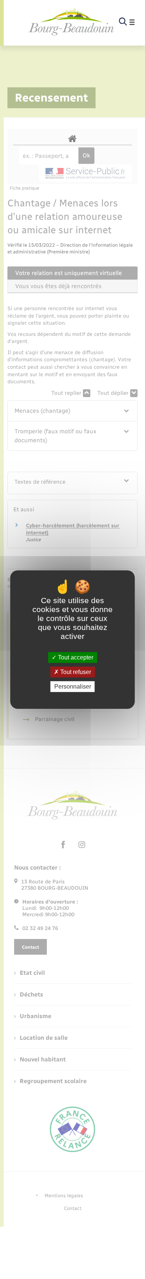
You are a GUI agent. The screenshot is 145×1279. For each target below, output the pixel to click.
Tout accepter (75, 657)
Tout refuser (75, 672)
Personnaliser (72, 686)
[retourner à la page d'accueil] (71, 22)
